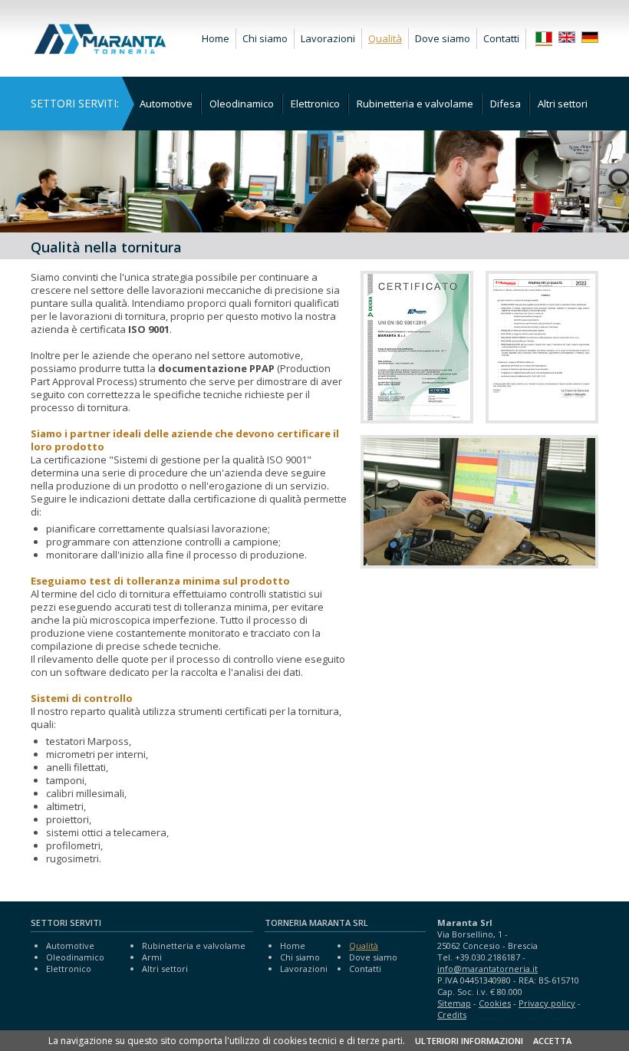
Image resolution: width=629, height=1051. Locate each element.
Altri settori (563, 103)
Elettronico (315, 103)
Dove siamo (442, 38)
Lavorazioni (328, 38)
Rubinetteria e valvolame (415, 103)
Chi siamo (265, 38)
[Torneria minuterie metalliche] (100, 51)
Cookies (495, 1003)
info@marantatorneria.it (487, 968)
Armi (152, 957)
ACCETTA (552, 1040)
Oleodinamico (241, 103)
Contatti (501, 38)
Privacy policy (547, 1003)
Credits (451, 1014)
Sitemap (454, 1003)
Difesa (505, 103)
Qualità (385, 38)
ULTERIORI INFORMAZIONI (469, 1040)
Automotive (166, 103)
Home (215, 38)
